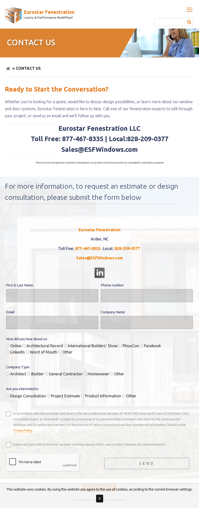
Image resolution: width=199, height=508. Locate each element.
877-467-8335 (87, 248)
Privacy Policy (22, 430)
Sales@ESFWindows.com (99, 258)
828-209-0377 (127, 248)
